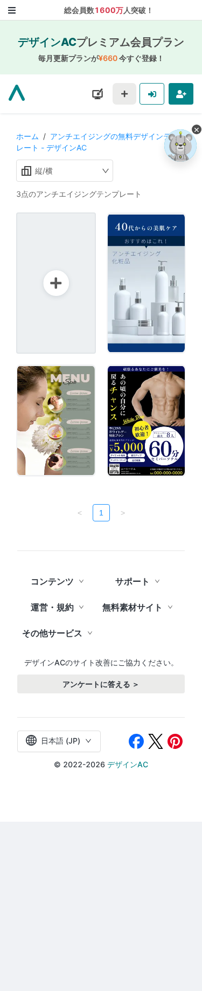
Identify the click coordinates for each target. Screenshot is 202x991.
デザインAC (127, 764)
